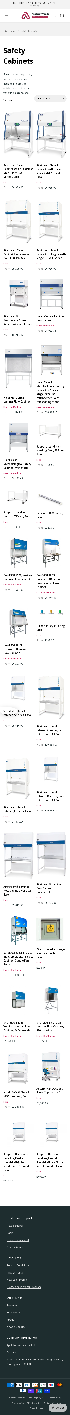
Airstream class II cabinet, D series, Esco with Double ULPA (50, 796)
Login (10, 1232)
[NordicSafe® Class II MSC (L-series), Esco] (18, 1070)
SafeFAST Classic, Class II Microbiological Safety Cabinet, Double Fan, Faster (18, 958)
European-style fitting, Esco (50, 628)
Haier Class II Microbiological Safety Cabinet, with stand (17, 464)
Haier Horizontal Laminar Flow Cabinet (16, 399)
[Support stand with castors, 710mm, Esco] (18, 498)
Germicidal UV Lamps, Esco (49, 515)
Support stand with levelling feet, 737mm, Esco (50, 450)
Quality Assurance (17, 1247)
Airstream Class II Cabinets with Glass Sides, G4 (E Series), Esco (48, 171)
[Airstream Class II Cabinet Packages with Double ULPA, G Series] (18, 222)
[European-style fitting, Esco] (51, 615)
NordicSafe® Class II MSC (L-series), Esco (16, 1094)
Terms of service (36, 1408)
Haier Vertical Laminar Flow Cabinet (50, 318)
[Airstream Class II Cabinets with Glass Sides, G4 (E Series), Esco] (51, 136)
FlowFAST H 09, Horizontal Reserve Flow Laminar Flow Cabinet (48, 581)
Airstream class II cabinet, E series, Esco (17, 809)
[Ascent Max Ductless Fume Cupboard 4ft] (51, 1068)
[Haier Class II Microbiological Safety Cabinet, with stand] (18, 439)
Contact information (53, 1403)
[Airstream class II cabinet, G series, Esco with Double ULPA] (51, 698)
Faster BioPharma (12, 584)
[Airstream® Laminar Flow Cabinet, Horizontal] (51, 856)
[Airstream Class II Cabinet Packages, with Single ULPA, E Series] (51, 222)
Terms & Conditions (18, 1265)
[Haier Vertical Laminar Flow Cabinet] (51, 296)
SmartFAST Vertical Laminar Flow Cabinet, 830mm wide (50, 1026)
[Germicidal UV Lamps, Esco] (51, 499)
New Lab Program (17, 1279)
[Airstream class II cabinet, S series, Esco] (18, 691)
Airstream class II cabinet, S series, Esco (17, 713)
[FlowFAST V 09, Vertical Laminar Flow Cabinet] (18, 555)
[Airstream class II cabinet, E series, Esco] (18, 779)
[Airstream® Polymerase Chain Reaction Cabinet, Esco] (18, 296)
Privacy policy (18, 1403)
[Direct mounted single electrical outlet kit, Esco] (51, 930)
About (10, 1319)
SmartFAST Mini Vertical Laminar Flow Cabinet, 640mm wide (16, 1026)
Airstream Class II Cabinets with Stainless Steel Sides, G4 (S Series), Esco (18, 171)
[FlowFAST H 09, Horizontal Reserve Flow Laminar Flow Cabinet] (51, 555)
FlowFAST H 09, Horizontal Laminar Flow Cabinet (15, 649)
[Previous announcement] (6, 4)
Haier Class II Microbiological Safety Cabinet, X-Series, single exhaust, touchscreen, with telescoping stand (50, 392)
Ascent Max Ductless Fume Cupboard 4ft (49, 1090)
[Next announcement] (63, 4)
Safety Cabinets (29, 30)
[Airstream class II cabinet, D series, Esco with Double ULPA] (51, 772)
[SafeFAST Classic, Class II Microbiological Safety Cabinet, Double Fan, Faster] (18, 932)
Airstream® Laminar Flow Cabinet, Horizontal (49, 888)
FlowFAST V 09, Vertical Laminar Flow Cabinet (17, 577)
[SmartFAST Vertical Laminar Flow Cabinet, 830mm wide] (51, 1002)
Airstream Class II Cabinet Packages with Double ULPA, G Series (17, 254)
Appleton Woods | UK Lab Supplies (25, 1398)
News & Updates (16, 1326)
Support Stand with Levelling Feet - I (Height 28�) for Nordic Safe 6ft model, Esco (17, 1162)
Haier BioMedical (45, 325)
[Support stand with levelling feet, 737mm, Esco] (51, 432)
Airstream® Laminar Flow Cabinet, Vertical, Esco (17, 890)
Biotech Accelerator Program (24, 1287)
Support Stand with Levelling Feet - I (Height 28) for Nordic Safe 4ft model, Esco (50, 1160)
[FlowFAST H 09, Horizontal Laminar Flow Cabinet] (18, 625)
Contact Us (13, 1352)
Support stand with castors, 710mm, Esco (16, 514)
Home (12, 30)
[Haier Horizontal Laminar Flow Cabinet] (18, 369)
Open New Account (18, 1240)
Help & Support (15, 1225)
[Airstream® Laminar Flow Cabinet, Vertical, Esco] (18, 857)
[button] (7, 15)
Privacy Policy (15, 1272)
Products (12, 1305)
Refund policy (55, 1398)
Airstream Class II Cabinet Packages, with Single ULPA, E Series (51, 254)
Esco (5, 182)
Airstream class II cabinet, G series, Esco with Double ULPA (50, 730)
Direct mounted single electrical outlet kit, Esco (50, 953)
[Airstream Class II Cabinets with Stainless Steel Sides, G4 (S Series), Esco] (18, 135)
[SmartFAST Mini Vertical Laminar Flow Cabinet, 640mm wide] (18, 1002)
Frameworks (14, 1312)
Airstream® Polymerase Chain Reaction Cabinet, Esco (17, 320)
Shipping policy (34, 1403)
